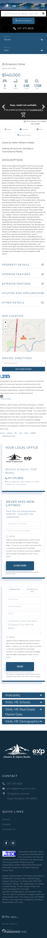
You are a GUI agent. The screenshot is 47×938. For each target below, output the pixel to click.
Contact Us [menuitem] (8, 829)
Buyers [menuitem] (6, 824)
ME (15, 433)
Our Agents (21, 484)
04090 (33, 433)
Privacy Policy (6, 399)
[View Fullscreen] (5, 332)
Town (6, 50)
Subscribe (20, 565)
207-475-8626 (25, 28)
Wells (26, 433)
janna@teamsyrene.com (21, 788)
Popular (7, 39)
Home (2, 433)
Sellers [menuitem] (6, 819)
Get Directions (23, 369)
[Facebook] (6, 843)
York (20, 433)
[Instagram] (13, 843)
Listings (9, 433)
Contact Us (10, 484)
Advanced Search (24, 21)
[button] (43, 14)
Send (20, 666)
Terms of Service (30, 676)
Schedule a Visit (32, 590)
